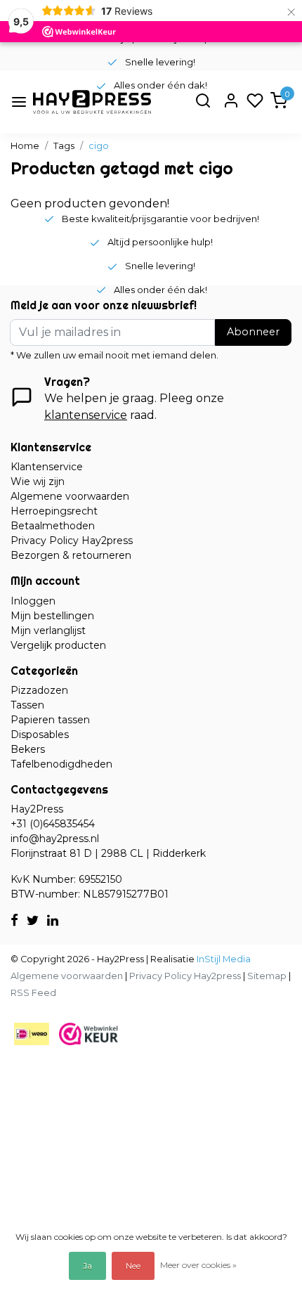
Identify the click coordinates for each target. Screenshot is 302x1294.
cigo (98, 146)
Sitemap (267, 976)
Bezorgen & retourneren (71, 555)
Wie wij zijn (38, 481)
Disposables (40, 734)
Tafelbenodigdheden (61, 764)
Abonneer (253, 331)
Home (25, 146)
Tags (63, 146)
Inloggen (33, 601)
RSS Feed (33, 993)
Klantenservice (47, 466)
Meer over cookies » (198, 1265)
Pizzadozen (39, 690)
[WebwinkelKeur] (88, 1033)
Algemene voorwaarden (70, 496)
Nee (133, 1265)
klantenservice (85, 415)
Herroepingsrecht (54, 511)
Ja (87, 1265)
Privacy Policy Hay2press (72, 540)
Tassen (27, 705)
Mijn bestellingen (52, 615)
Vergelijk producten (58, 645)
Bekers (28, 749)
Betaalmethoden (53, 525)
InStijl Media (223, 959)
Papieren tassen (50, 719)
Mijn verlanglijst (48, 630)
